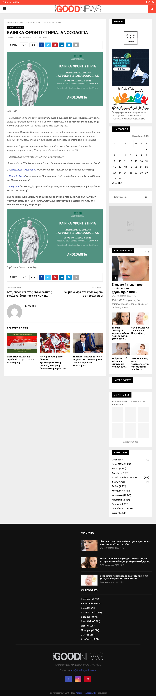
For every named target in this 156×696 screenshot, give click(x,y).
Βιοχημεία (14, 186)
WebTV (115, 468)
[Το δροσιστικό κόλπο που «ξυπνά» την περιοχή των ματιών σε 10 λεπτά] (121, 349)
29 (146, 173)
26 (130, 173)
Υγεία (114, 513)
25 (125, 173)
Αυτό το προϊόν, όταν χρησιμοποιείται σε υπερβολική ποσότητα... (140, 364)
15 (146, 161)
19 (130, 167)
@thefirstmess (130, 441)
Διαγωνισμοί (118, 482)
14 (141, 161)
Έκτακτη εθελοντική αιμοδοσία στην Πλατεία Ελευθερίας (20, 359)
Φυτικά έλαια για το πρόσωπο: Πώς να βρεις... (140, 330)
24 (120, 173)
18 (125, 167)
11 (125, 161)
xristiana (13, 38)
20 (136, 167)
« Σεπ (114, 183)
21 (141, 167)
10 (120, 161)
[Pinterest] (87, 679)
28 (141, 173)
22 (146, 167)
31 (120, 178)
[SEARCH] (146, 197)
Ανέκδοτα (117, 473)
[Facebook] (68, 679)
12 (130, 161)
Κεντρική (11, 27)
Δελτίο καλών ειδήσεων (124, 477)
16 (114, 167)
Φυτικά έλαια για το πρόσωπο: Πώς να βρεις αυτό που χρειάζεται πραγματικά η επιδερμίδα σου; (124, 577)
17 (120, 167)
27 (136, 173)
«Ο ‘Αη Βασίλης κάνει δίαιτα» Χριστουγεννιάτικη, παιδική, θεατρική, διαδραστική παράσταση (53, 362)
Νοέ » (121, 183)
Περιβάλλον (118, 508)
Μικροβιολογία (17, 176)
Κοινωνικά (19, 27)
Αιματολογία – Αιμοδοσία (22, 169)
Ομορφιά (116, 504)
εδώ (143, 118)
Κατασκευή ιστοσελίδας (86, 693)
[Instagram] (78, 679)
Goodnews (117, 459)
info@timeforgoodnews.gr (83, 670)
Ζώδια (115, 486)
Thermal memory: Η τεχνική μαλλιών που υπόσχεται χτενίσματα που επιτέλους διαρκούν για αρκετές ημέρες (125, 560)
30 (114, 178)
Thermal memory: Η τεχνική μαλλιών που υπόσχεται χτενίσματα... (120, 333)
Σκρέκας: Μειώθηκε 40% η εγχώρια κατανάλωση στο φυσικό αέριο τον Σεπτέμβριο (87, 361)
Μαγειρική (117, 500)
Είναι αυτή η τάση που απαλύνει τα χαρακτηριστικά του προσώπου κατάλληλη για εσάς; (125, 543)
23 (114, 173)
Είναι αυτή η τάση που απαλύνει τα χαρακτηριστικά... (127, 288)
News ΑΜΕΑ (118, 464)
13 (136, 161)
